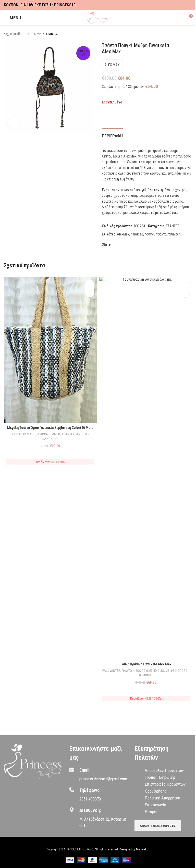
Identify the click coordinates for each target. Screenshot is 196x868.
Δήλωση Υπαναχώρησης (158, 826)
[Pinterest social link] (127, 244)
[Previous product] (177, 34)
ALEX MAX (112, 65)
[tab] (112, 135)
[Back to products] (183, 34)
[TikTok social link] (189, 5)
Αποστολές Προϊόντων (164, 770)
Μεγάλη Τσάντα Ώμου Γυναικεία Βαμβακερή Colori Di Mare (50, 428)
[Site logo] (98, 18)
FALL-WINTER (111, 671)
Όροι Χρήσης (156, 791)
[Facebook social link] (177, 5)
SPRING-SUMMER (48, 434)
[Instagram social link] (183, 5)
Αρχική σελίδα (13, 34)
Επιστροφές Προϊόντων (165, 784)
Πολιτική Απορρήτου (162, 797)
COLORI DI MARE (23, 434)
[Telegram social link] (139, 244)
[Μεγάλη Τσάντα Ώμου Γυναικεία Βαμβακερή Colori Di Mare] (50, 350)
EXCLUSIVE (161, 671)
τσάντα (161, 234)
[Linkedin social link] (133, 244)
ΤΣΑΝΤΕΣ (52, 34)
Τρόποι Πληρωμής (160, 777)
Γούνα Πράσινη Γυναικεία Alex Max (145, 664)
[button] (89, 292)
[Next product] (189, 34)
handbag (137, 234)
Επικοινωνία (155, 804)
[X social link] (120, 244)
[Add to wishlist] (104, 113)
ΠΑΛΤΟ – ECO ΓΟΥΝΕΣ (137, 671)
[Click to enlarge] (13, 123)
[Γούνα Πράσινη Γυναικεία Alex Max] (145, 468)
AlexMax (123, 234)
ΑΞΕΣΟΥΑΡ (34, 34)
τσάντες (174, 234)
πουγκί (149, 234)
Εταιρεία (152, 811)
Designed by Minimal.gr (134, 849)
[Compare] (113, 113)
